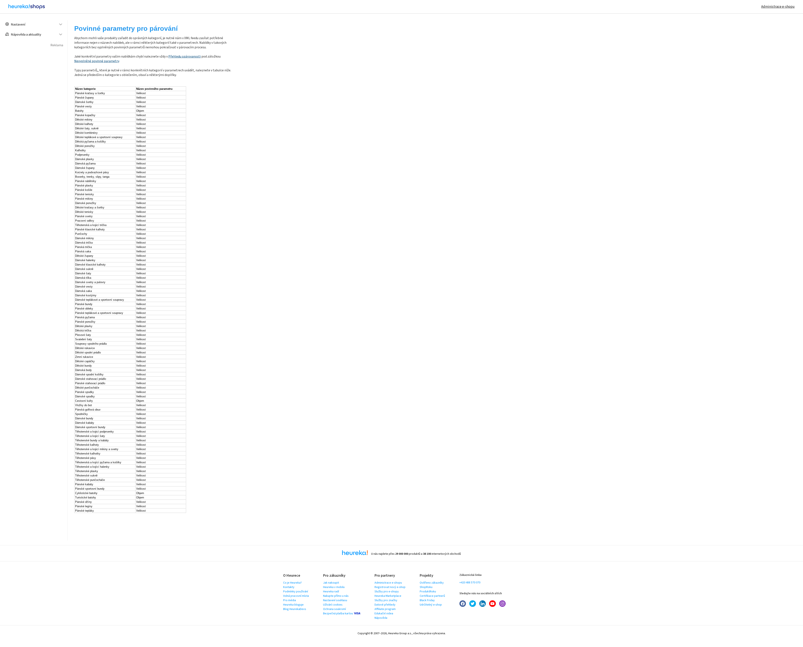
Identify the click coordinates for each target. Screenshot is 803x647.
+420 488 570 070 (469, 582)
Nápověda (381, 618)
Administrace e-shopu (778, 6)
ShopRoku (426, 587)
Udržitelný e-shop (431, 605)
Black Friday (427, 600)
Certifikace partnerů (432, 596)
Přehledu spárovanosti (184, 56)
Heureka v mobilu (334, 587)
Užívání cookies (333, 605)
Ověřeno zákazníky (432, 583)
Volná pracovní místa (296, 596)
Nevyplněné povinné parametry (96, 61)
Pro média (289, 600)
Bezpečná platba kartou (338, 613)
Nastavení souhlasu (335, 600)
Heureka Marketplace (388, 596)
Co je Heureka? (292, 583)
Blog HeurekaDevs (294, 609)
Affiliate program (385, 609)
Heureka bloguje (293, 605)
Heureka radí (331, 591)
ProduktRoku (428, 591)
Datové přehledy (385, 605)
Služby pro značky (386, 600)
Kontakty (288, 587)
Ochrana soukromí (334, 609)
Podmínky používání (295, 591)
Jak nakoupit (331, 583)
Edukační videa (384, 613)
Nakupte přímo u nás (336, 596)
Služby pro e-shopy (387, 591)
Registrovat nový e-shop (390, 587)
